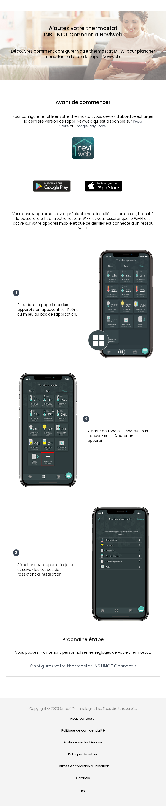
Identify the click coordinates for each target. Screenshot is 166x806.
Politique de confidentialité (83, 730)
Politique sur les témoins (83, 742)
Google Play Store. (91, 126)
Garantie (83, 778)
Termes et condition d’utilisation (83, 766)
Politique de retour (83, 754)
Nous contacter (83, 718)
